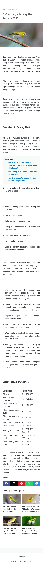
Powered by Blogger (24, 561)
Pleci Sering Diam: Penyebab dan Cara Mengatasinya (10, 509)
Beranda (21, 556)
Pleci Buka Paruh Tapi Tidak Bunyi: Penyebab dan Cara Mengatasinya (31, 509)
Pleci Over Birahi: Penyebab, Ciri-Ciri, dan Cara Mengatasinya (31, 530)
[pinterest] (21, 483)
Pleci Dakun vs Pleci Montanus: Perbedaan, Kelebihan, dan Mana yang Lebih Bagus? (22, 165)
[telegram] (36, 483)
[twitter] (14, 483)
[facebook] (6, 483)
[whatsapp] (29, 483)
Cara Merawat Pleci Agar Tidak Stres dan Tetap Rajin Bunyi (11, 530)
